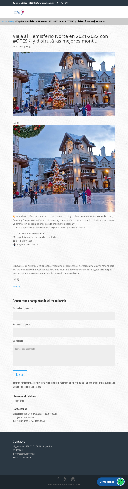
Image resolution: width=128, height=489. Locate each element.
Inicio (4, 21)
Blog (11, 21)
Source (16, 286)
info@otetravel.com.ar (23, 417)
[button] (111, 481)
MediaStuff (74, 484)
